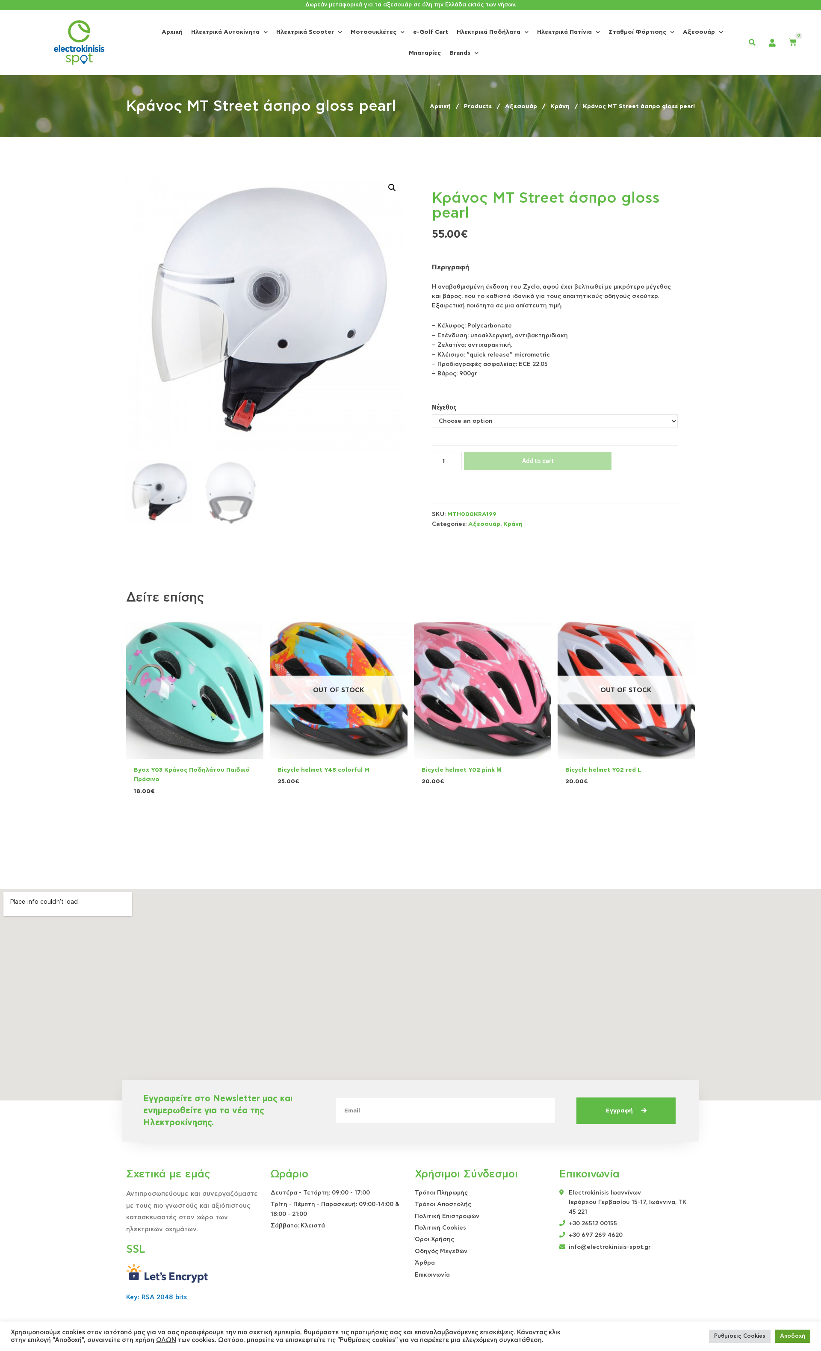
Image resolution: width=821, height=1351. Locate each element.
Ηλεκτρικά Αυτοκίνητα (225, 32)
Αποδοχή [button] (792, 1336)
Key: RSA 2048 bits (156, 1297)
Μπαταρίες (425, 53)
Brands (459, 53)
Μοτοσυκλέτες (373, 32)
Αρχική (172, 32)
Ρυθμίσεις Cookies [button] (739, 1336)
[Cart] (793, 42)
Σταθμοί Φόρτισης (637, 32)
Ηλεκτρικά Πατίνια (564, 32)
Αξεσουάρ (699, 32)
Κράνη (513, 524)
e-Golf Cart (430, 32)
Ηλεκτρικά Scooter (305, 32)
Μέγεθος (444, 407)
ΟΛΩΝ (166, 1340)
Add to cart (538, 460)
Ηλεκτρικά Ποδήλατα (488, 32)
